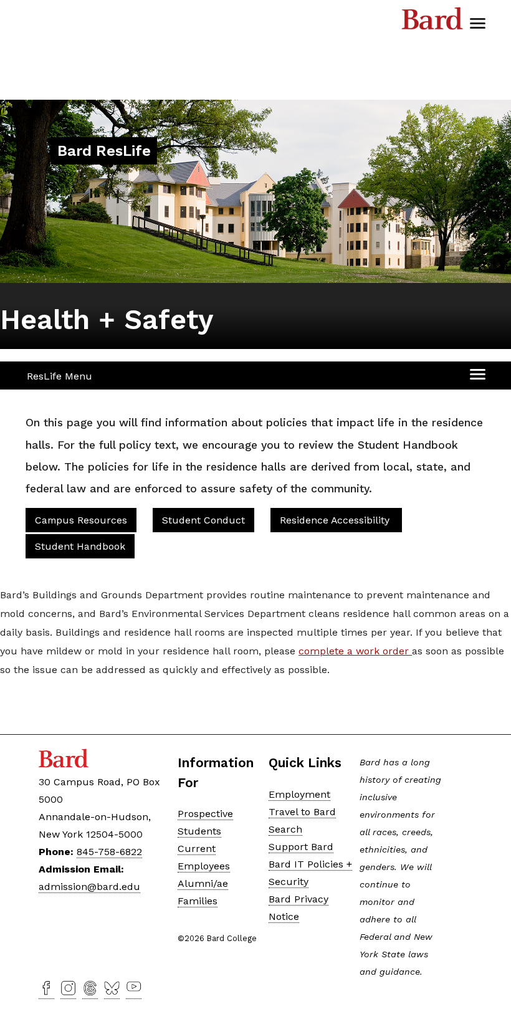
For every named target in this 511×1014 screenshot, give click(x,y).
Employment (299, 794)
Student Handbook (80, 546)
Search (285, 829)
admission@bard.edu (89, 886)
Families (197, 901)
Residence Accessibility (336, 520)
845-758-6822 (109, 852)
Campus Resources (81, 520)
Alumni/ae (203, 883)
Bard (432, 21)
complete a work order (355, 651)
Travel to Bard (302, 812)
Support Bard (301, 847)
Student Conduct (203, 520)
